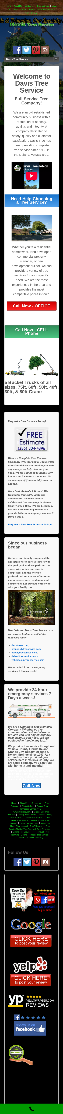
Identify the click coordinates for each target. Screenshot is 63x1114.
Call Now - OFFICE (31, 306)
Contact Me (29, 6)
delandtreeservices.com (25, 656)
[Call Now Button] (31, 1109)
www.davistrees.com (21, 812)
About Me (18, 6)
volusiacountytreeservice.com (28, 659)
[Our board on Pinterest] (36, 50)
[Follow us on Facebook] (17, 50)
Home (8, 6)
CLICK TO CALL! (32, 13)
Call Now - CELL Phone (31, 331)
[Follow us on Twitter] (26, 50)
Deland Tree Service (33, 818)
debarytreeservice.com (24, 652)
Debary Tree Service (27, 815)
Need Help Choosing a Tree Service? (31, 200)
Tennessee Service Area (30, 809)
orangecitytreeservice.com (26, 649)
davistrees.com (20, 645)
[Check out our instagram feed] (45, 50)
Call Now (31, 785)
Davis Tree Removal (46, 10)
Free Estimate (43, 6)
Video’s (32, 10)
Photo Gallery (20, 10)
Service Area (42, 806)
